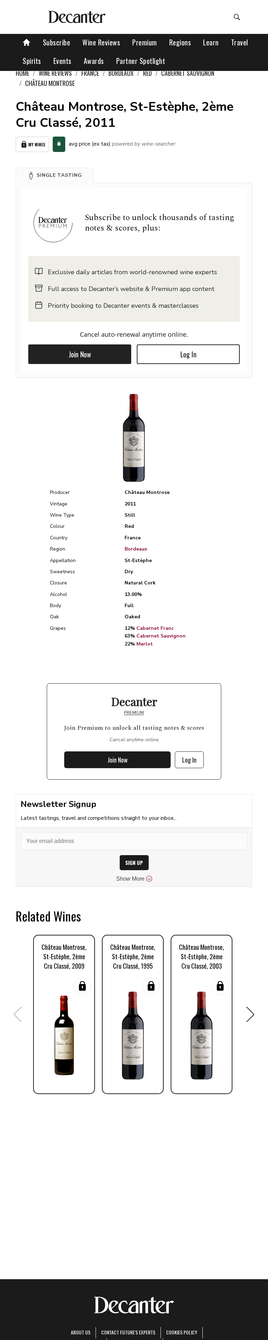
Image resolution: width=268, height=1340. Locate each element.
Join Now (80, 354)
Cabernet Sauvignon (161, 636)
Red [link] (147, 73)
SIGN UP (134, 862)
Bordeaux (136, 549)
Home (22, 73)
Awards (94, 61)
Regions (180, 42)
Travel (239, 42)
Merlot (144, 644)
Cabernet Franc (155, 628)
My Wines (36, 144)
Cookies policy (181, 1332)
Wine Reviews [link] (55, 73)
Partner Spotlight (140, 61)
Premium (144, 42)
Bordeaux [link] (121, 73)
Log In (188, 354)
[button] (54, 175)
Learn (211, 42)
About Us (80, 1332)
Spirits (32, 61)
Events (62, 61)
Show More (130, 879)
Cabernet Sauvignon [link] (187, 73)
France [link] (90, 73)
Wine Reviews (101, 42)
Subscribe (56, 42)
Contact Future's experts (128, 1332)
